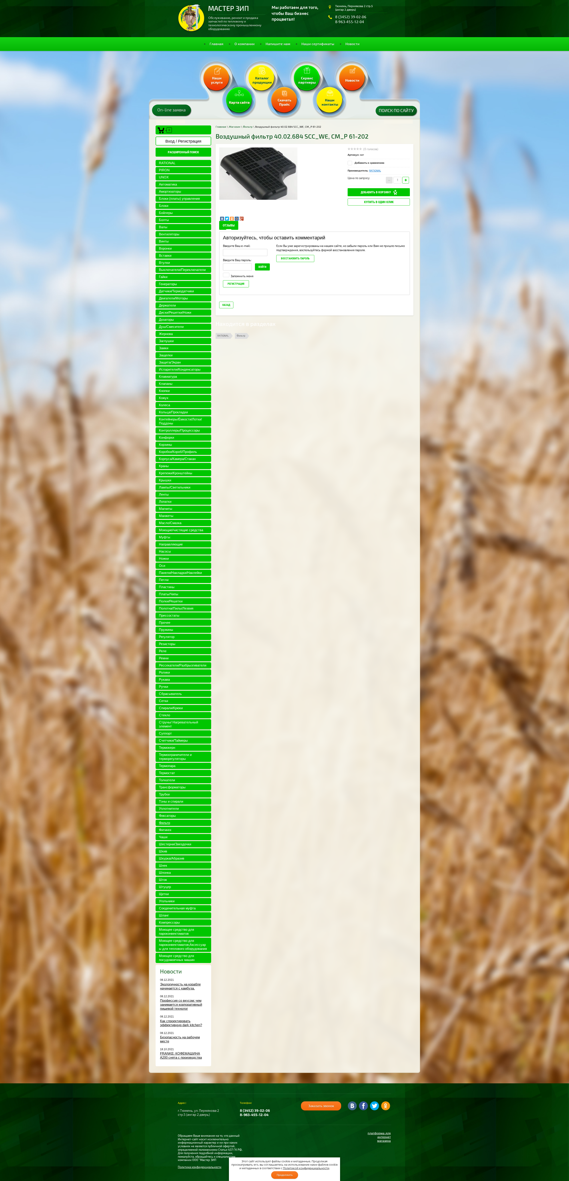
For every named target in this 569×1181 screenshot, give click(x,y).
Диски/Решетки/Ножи (175, 312)
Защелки (165, 355)
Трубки (164, 794)
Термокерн (167, 747)
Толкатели (167, 780)
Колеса (164, 405)
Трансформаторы (172, 787)
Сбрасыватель (170, 694)
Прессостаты (169, 615)
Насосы (165, 551)
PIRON (164, 170)
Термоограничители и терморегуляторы (175, 757)
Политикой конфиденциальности (306, 1168)
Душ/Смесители (171, 327)
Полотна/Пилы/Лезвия (176, 608)
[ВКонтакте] (222, 219)
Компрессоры (169, 922)
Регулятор (166, 637)
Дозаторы (166, 319)
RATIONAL (167, 163)
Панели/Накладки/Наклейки (180, 573)
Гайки (163, 277)
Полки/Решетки (170, 601)
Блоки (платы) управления (179, 198)
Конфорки (166, 437)
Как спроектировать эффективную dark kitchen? (181, 1023)
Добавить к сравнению (369, 163)
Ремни (163, 658)
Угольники (166, 901)
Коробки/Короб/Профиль (178, 452)
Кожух (163, 398)
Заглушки (166, 341)
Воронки (165, 248)
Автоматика (168, 184)
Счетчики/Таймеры (173, 740)
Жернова (166, 334)
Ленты (164, 494)
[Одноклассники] (232, 219)
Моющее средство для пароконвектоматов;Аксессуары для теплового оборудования (183, 945)
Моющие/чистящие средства (181, 530)
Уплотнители (169, 808)
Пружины (166, 630)
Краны (164, 466)
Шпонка (165, 872)
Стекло (164, 715)
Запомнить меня (241, 276)
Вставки (165, 255)
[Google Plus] (242, 219)
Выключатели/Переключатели (182, 270)
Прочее (164, 622)
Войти (262, 267)
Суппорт (165, 733)
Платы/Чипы (168, 594)
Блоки (163, 206)
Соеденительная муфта (177, 908)
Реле (162, 651)
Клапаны (165, 384)
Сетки (163, 701)
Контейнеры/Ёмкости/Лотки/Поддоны (180, 421)
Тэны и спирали (171, 801)
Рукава (164, 679)
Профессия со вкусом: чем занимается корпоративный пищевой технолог (181, 1004)
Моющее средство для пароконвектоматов (176, 931)
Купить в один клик (379, 202)
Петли (163, 580)
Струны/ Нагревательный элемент (178, 724)
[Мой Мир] (237, 219)
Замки (163, 348)
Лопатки (165, 501)
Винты (164, 241)
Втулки (164, 262)
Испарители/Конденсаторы (179, 369)
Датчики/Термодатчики (176, 291)
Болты (164, 220)
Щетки (164, 894)
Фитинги (165, 830)
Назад (226, 305)
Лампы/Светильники (174, 487)
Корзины (165, 444)
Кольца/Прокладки (173, 412)
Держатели (167, 305)
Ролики (164, 672)
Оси (162, 565)
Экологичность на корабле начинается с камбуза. (180, 986)
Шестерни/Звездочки (175, 844)
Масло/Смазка (170, 523)
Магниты (165, 509)
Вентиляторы (169, 234)
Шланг (164, 915)
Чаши (163, 837)
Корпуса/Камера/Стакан (177, 459)
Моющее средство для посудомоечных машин (176, 958)
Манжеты (166, 516)
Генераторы (168, 284)
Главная (221, 127)
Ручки (163, 686)
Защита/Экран (170, 362)
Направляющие (171, 544)
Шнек (163, 865)
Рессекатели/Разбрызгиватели (182, 665)
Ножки (164, 558)
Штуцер (165, 887)
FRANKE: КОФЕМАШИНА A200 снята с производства (181, 1055)
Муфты (164, 537)
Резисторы (167, 644)
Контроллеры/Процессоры (179, 430)
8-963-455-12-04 (349, 22)
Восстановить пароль (295, 258)
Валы (163, 227)
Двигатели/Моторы (173, 298)
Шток (163, 880)
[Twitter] (227, 219)
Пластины (166, 587)
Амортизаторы (170, 191)
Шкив (163, 851)
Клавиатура (168, 376)
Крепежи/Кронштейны (175, 473)
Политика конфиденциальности (199, 1167)
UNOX (164, 177)
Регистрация (236, 283)
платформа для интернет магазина (379, 1137)
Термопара (167, 766)
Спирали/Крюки (171, 708)
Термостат (167, 773)
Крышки (165, 480)
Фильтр (164, 823)
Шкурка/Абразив (171, 858)
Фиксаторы (167, 816)
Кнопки (164, 391)
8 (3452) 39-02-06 (350, 17)
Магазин (234, 127)
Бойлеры (166, 213)
